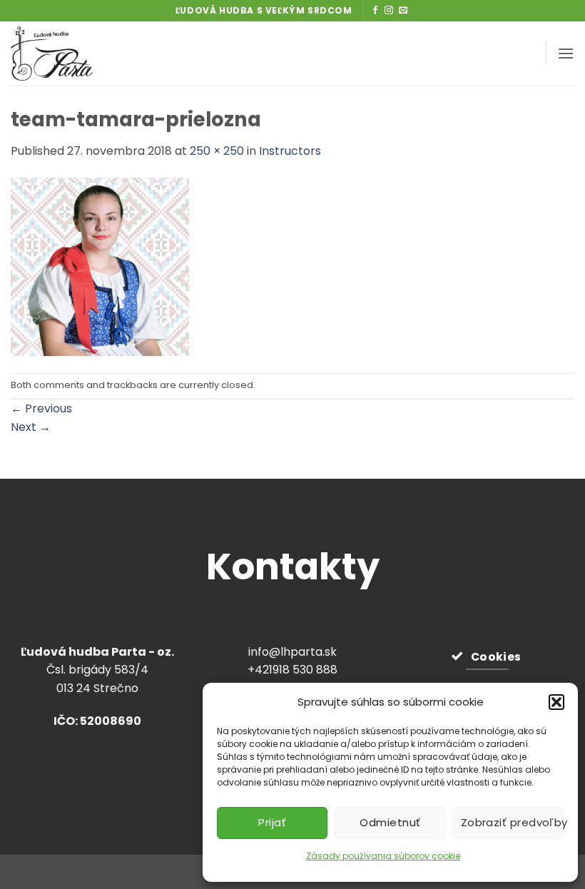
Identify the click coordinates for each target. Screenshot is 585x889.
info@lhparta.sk (292, 652)
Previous (41, 408)
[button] (556, 702)
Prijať (272, 822)
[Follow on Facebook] (375, 11)
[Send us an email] (403, 11)
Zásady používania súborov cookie (383, 856)
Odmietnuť (390, 822)
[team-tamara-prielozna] (100, 266)
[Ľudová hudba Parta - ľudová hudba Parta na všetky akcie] (88, 53)
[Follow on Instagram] (389, 11)
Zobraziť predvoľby (512, 822)
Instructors (290, 151)
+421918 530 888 (292, 669)
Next (31, 427)
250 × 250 (217, 151)
